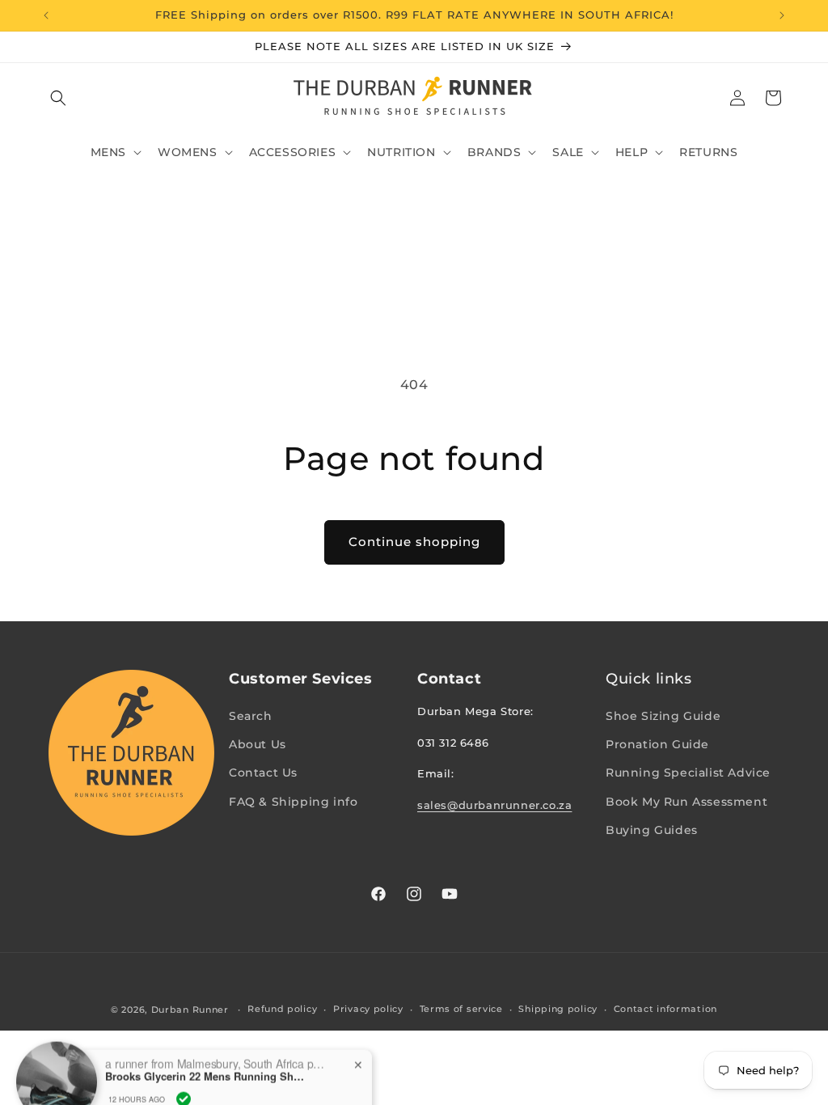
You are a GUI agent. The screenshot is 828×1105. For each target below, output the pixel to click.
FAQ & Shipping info (293, 801)
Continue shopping (414, 541)
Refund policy (282, 1008)
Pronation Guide (657, 744)
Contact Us (263, 772)
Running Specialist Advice (688, 772)
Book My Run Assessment (686, 801)
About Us (257, 744)
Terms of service (461, 1008)
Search (250, 716)
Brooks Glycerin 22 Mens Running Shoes (206, 1051)
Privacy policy (368, 1008)
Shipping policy (558, 1008)
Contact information (665, 1008)
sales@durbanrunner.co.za (494, 804)
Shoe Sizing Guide (663, 716)
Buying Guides (652, 830)
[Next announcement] (782, 15)
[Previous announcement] (46, 15)
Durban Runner (190, 1009)
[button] (58, 98)
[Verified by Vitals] (183, 1073)
